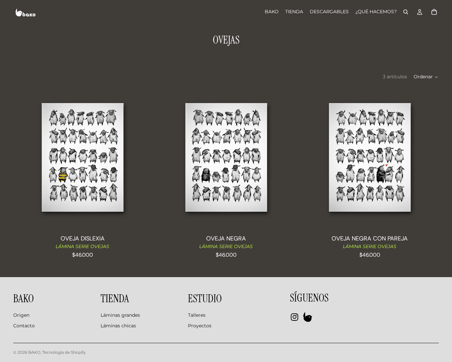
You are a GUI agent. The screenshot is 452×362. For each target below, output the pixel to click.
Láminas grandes (120, 315)
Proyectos (199, 326)
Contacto (24, 326)
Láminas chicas (118, 326)
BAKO (34, 352)
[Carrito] (434, 12)
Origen (21, 315)
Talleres (196, 315)
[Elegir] (141, 217)
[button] (426, 77)
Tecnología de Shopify (64, 352)
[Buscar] (405, 12)
